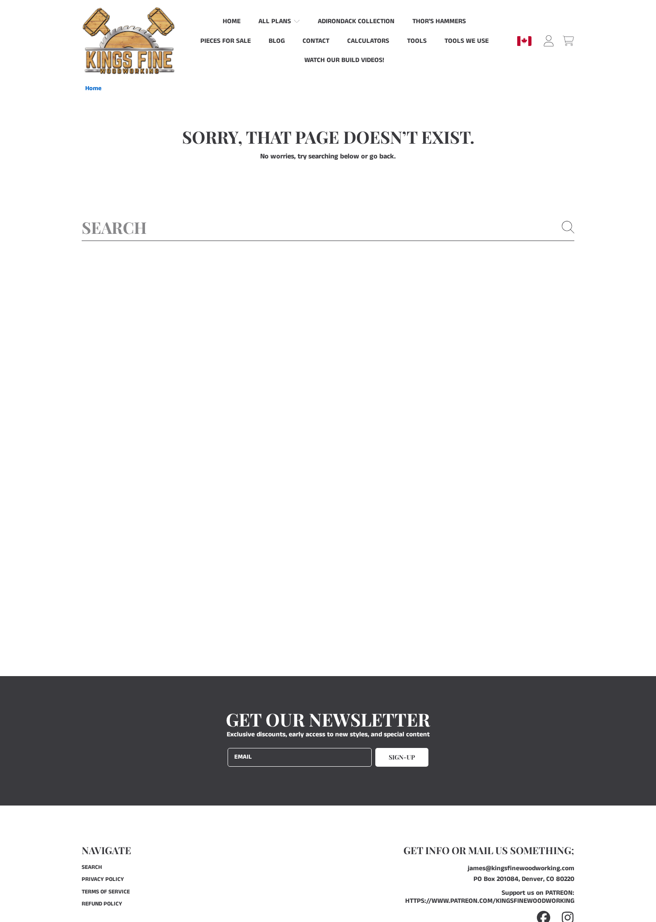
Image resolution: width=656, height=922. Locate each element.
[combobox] (328, 227)
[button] (568, 41)
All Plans (275, 21)
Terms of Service (106, 892)
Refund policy (102, 904)
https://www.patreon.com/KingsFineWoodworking (489, 900)
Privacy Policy (103, 879)
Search (92, 867)
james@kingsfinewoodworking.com (521, 868)
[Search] (568, 227)
